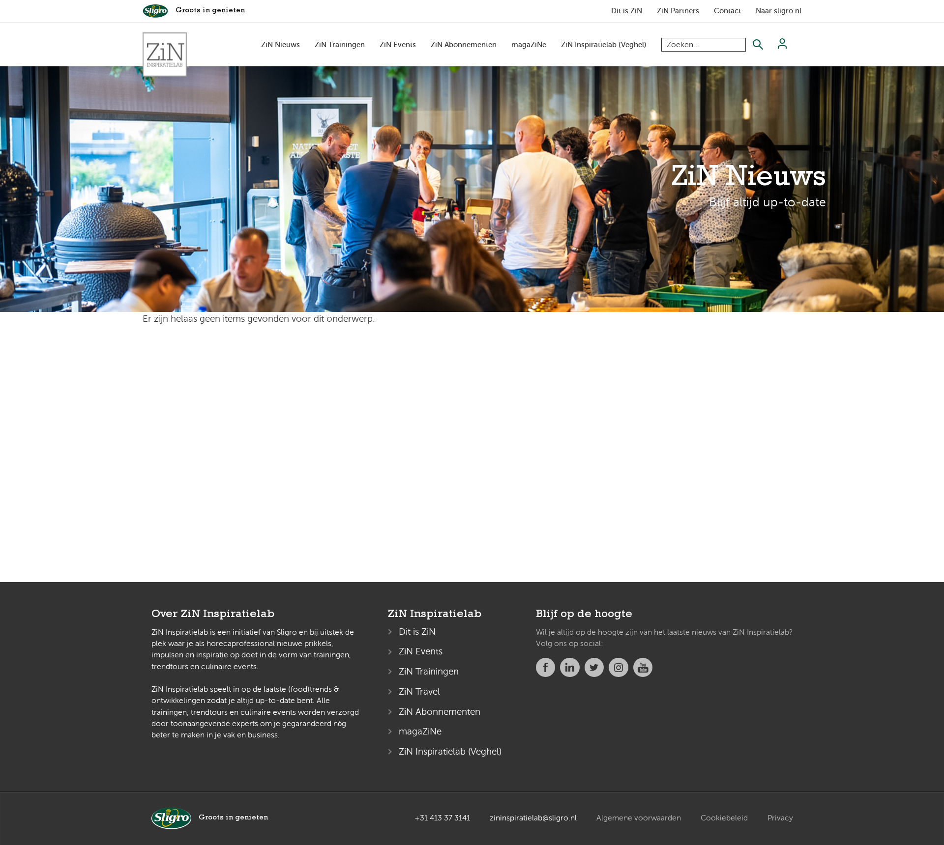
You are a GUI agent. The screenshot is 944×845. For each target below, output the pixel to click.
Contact (727, 11)
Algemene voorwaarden (638, 818)
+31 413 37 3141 (442, 818)
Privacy (780, 818)
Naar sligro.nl (778, 11)
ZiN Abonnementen (464, 45)
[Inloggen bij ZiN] (782, 46)
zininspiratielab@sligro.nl (533, 818)
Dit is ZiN (626, 11)
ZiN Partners (678, 11)
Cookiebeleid (724, 818)
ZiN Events (398, 45)
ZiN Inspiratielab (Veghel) (604, 45)
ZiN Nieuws (280, 45)
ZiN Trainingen (340, 45)
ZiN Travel (419, 691)
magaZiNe (528, 45)
